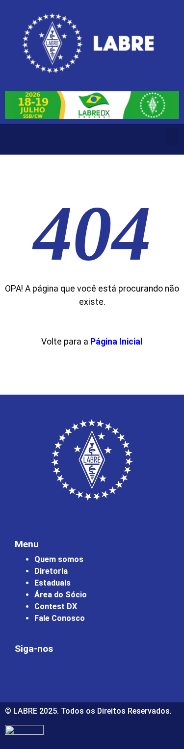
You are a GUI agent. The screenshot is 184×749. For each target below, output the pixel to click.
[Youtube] (81, 675)
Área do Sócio (60, 594)
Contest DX (55, 606)
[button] (172, 137)
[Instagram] (27, 675)
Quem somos (58, 559)
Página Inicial (116, 342)
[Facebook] (54, 675)
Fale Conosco (59, 618)
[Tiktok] (108, 675)
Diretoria (51, 571)
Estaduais (52, 583)
